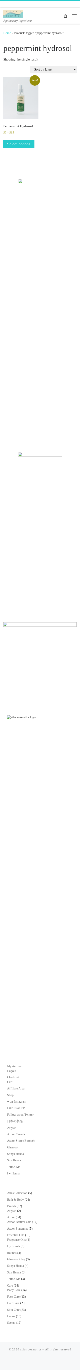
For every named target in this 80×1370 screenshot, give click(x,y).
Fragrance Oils (16, 1239)
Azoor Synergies (17, 1228)
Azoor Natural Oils (19, 1222)
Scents (11, 1322)
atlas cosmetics (31, 1349)
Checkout (13, 1077)
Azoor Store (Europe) (21, 1140)
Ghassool (12, 1147)
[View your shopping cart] (65, 15)
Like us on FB (16, 1108)
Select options (19, 144)
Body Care (13, 1290)
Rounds (11, 1253)
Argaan (11, 1128)
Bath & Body (15, 1199)
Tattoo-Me (13, 1167)
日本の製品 (15, 1121)
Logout (11, 1071)
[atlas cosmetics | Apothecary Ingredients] (13, 13)
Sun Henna (14, 1160)
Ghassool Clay (16, 1259)
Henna (11, 1316)
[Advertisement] (40, 399)
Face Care (13, 1296)
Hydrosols (13, 1246)
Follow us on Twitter (20, 1114)
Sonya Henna (15, 1154)
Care (10, 1285)
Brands (11, 1206)
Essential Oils (15, 1235)
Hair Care (13, 1303)
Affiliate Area (15, 1088)
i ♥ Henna (13, 1173)
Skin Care (13, 1309)
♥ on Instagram (16, 1101)
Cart (9, 1082)
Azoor (11, 1217)
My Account (14, 1066)
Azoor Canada (16, 1134)
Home (7, 33)
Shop (10, 1095)
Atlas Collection (17, 1193)
